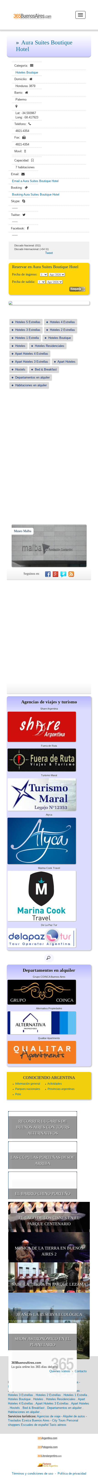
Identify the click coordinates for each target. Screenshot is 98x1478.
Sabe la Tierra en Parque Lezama (49, 1284)
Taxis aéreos (57, 1424)
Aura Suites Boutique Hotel (44, 45)
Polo (18, 1094)
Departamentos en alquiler (32, 377)
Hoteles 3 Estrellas (27, 330)
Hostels (20, 369)
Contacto (81, 1371)
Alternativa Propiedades (49, 1008)
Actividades (54, 1083)
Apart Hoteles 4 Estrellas (31, 353)
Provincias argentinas (61, 1089)
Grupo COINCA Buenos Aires (49, 976)
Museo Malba (22, 531)
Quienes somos (59, 1371)
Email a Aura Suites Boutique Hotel (35, 181)
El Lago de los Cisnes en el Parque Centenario (49, 1221)
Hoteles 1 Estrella (27, 338)
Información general (27, 1083)
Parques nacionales (27, 1089)
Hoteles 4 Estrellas (62, 322)
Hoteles (20, 346)
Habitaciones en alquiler (31, 385)
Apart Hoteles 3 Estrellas (31, 361)
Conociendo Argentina (49, 1077)
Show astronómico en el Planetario (43, 1341)
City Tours (59, 1420)
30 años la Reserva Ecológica (49, 1314)
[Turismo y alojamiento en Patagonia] (49, 1447)
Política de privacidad (72, 1473)
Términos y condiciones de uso (32, 1473)
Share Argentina (49, 708)
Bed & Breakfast (46, 369)
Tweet (49, 253)
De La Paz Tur (49, 925)
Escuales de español (35, 1424)
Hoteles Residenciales (49, 346)
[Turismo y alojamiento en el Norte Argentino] (49, 1464)
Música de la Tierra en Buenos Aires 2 (49, 1251)
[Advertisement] (49, 445)
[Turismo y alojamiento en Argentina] (49, 1438)
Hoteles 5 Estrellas (27, 322)
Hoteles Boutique (26, 72)
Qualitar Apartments (49, 1038)
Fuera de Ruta (49, 745)
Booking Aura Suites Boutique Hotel (35, 194)
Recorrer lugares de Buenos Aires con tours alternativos (43, 1127)
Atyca (49, 814)
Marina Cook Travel (49, 868)
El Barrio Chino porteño (42, 1193)
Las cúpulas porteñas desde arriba (43, 1160)
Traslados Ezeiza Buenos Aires (28, 1420)
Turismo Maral (49, 775)
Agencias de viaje (48, 1416)
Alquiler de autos (74, 1416)
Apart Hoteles (66, 361)
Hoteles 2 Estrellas (62, 330)
